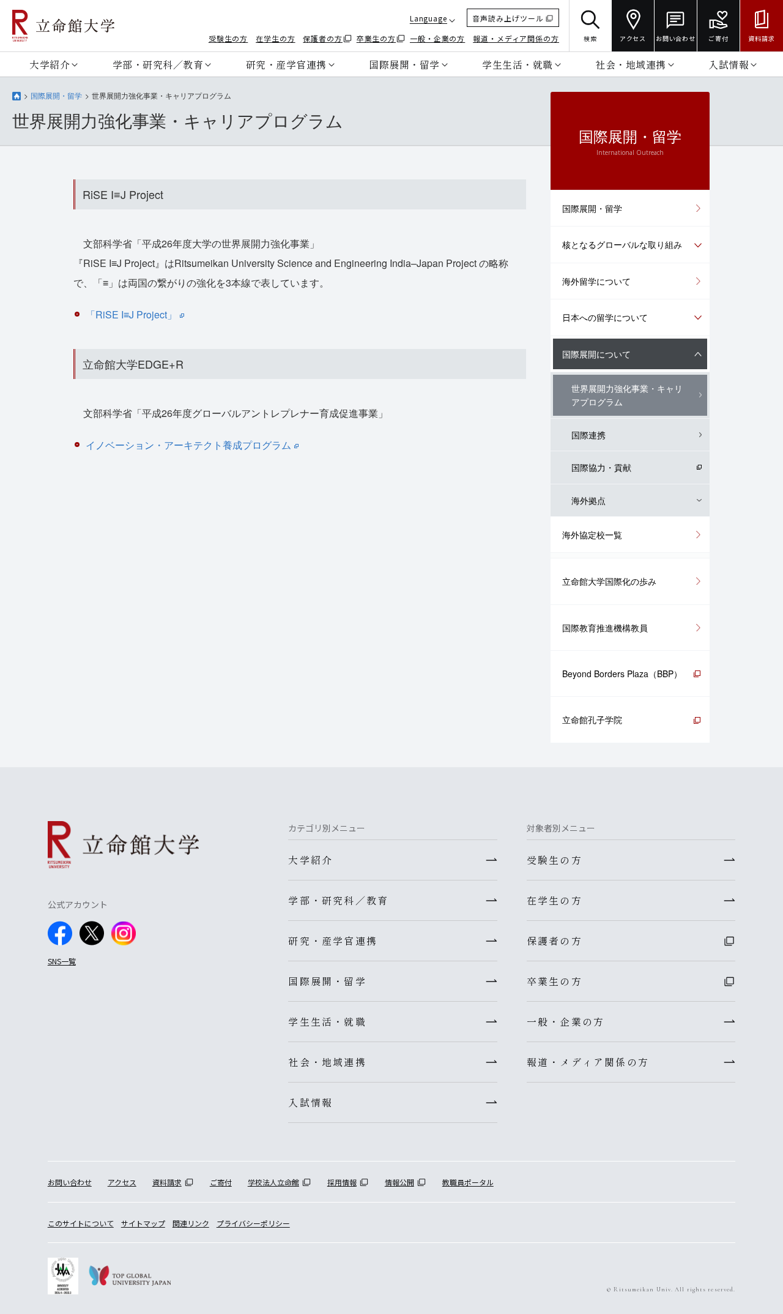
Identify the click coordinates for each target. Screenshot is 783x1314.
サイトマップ (143, 1223)
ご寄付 (221, 1182)
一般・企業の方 (437, 38)
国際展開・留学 (404, 64)
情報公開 (399, 1182)
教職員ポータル (468, 1182)
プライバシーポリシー (253, 1223)
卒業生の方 (376, 38)
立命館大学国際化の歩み (609, 581)
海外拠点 (588, 500)
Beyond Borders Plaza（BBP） (622, 673)
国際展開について (596, 354)
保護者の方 (323, 38)
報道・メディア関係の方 (516, 38)
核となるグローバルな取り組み (622, 244)
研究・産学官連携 (286, 64)
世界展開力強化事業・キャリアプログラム (627, 395)
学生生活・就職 (517, 64)
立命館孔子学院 (592, 719)
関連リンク (191, 1223)
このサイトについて (81, 1223)
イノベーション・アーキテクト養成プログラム (188, 445)
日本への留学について (605, 317)
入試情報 (728, 64)
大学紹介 (49, 64)
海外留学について (596, 281)
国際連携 (588, 435)
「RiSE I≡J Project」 (131, 314)
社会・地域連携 (630, 64)
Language (428, 18)
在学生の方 (275, 38)
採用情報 (342, 1182)
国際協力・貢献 (601, 467)
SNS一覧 (62, 961)
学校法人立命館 (273, 1182)
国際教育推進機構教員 (605, 627)
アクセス (122, 1182)
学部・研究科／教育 (158, 64)
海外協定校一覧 (592, 534)
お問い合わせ (70, 1182)
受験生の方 (228, 38)
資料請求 (167, 1182)
